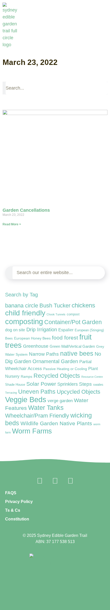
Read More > (12, 224)
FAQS (10, 493)
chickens (83, 305)
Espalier (65, 329)
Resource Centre (92, 376)
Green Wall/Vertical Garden (72, 346)
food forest (65, 338)
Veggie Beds (25, 399)
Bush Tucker (54, 305)
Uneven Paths (37, 391)
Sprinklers (67, 384)
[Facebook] (39, 481)
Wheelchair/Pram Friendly (37, 415)
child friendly (25, 313)
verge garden (60, 400)
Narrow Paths (44, 354)
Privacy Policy (19, 501)
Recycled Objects (57, 376)
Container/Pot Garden (73, 322)
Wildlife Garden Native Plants (56, 423)
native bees (76, 353)
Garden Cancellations (26, 210)
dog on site (15, 329)
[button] (105, 45)
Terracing (11, 392)
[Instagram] (55, 481)
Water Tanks (46, 407)
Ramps (26, 376)
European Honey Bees (32, 338)
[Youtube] (70, 481)
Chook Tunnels (56, 314)
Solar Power (41, 384)
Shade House (15, 384)
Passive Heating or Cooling (65, 369)
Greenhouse (35, 346)
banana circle (21, 305)
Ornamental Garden (55, 361)
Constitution (17, 519)
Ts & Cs (12, 510)
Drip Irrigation (41, 329)
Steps (85, 384)
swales (98, 384)
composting (24, 321)
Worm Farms (32, 431)
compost (73, 314)
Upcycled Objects (78, 392)
